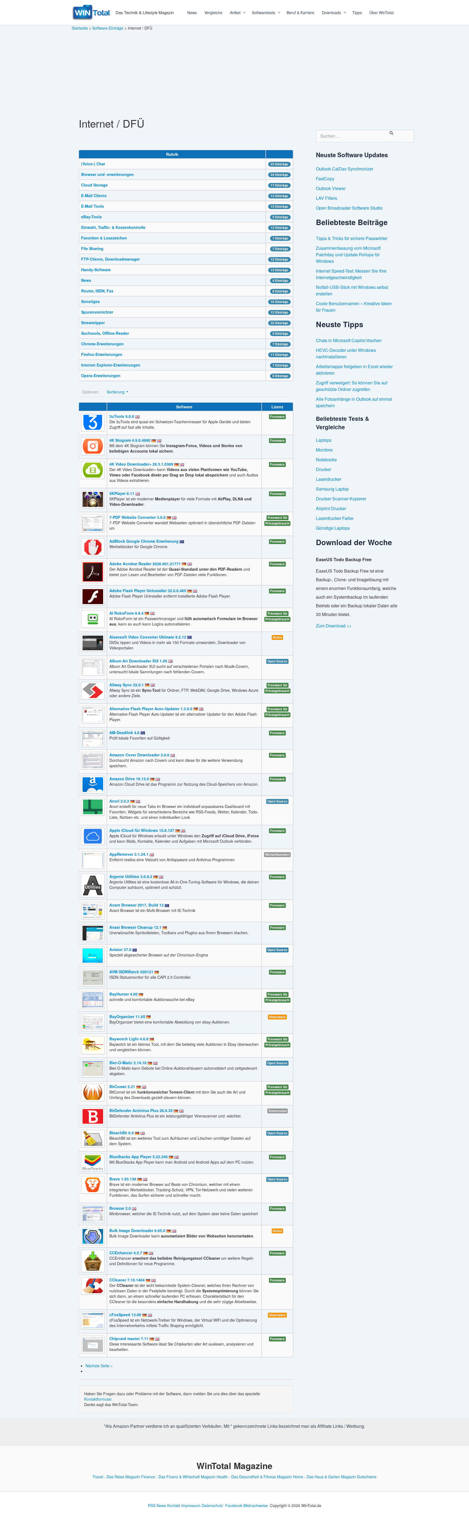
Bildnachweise (255, 1505)
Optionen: (90, 391)
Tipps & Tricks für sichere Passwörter (351, 238)
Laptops (323, 440)
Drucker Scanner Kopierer (341, 498)
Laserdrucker (328, 479)
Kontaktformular (97, 1399)
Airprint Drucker (331, 508)
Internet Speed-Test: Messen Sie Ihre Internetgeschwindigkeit (351, 274)
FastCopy (325, 178)
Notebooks (326, 459)
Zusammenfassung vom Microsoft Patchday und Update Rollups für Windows (348, 254)
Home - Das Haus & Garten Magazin (324, 1476)
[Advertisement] (234, 72)
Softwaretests (263, 12)
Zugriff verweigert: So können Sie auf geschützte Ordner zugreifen (351, 386)
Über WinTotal (381, 12)
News (192, 12)
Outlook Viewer (331, 188)
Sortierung (116, 391)
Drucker (323, 469)
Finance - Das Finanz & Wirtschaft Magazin (178, 1476)
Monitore (324, 450)
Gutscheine (366, 1476)
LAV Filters (326, 198)
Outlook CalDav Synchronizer (344, 169)
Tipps (357, 12)
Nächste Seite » (99, 1365)
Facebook (233, 1505)
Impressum (191, 1505)
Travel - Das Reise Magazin (116, 1476)
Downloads (331, 12)
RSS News (157, 1505)
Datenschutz (212, 1505)
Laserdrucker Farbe (334, 518)
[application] (242, 12)
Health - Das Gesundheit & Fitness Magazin (254, 1476)
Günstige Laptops (333, 528)
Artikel (235, 12)
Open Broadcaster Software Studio (349, 208)
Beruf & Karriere (300, 12)
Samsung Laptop (332, 489)
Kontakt (173, 1505)
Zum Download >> (333, 626)
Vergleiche (213, 12)
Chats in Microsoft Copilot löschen (349, 340)
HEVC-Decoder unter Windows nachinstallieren (346, 353)
